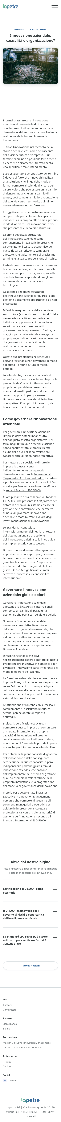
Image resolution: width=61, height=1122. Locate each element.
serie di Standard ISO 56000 (23, 490)
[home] (12, 6)
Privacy (7, 1061)
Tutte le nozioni (30, 965)
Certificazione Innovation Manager (22, 1047)
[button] (55, 7)
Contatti (7, 1005)
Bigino (6, 1028)
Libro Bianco (10, 1023)
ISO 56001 (39, 723)
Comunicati (9, 1009)
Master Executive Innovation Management (26, 1042)
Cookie (7, 1066)
